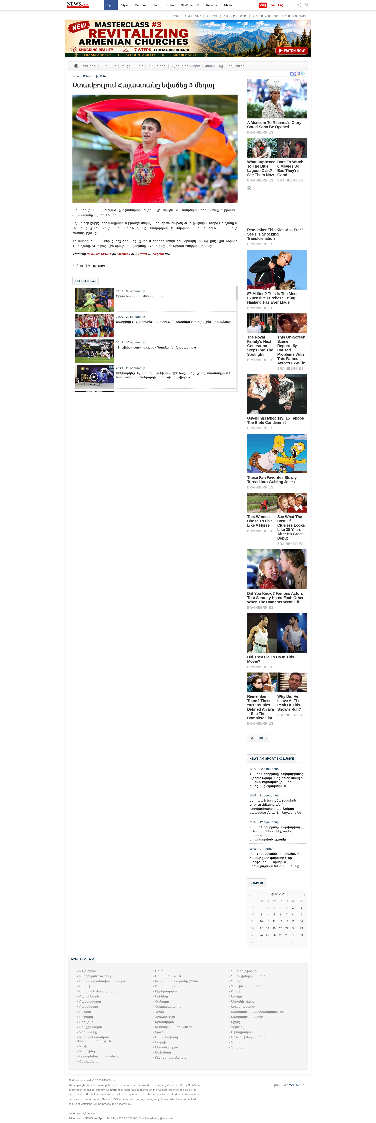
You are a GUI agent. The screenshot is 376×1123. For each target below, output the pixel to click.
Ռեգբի (236, 991)
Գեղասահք (88, 1032)
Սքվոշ (235, 1022)
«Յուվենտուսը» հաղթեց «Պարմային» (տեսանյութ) (156, 347)
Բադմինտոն (89, 996)
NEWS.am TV (190, 5)
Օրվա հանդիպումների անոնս (140, 296)
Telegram (157, 253)
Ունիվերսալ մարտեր (172, 1057)
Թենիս (209, 66)
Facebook (123, 253)
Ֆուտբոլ (89, 66)
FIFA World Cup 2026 (184, 16)
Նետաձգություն (167, 1047)
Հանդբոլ (162, 1001)
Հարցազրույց (235, 16)
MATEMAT (295, 1085)
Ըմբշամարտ (89, 1061)
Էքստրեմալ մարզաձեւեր (99, 1056)
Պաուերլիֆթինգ (244, 971)
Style (124, 5)
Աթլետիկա (87, 971)
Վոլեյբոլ (237, 1027)
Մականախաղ (166, 1037)
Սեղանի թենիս (243, 1001)
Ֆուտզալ (238, 1047)
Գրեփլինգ (87, 1051)
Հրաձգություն (166, 1016)
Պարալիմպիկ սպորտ (248, 976)
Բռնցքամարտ (132, 66)
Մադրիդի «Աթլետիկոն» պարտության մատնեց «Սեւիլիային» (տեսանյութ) (174, 321)
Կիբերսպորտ (166, 991)
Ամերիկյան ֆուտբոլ (95, 976)
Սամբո (236, 996)
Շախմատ (108, 66)
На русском (96, 265)
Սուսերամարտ (243, 1006)
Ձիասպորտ (164, 1022)
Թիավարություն (168, 976)
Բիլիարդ (86, 1016)
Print (79, 265)
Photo (228, 5)
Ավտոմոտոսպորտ (185, 66)
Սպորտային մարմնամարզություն (258, 1011)
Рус (272, 5)
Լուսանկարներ (264, 16)
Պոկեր (236, 981)
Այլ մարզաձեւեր (231, 66)
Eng (281, 5)
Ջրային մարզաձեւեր (248, 986)
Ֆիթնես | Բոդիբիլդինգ (248, 1037)
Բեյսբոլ (85, 1011)
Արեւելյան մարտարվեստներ (102, 991)
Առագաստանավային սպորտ (102, 981)
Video (170, 5)
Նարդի (160, 1042)
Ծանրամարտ (166, 986)
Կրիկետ (161, 996)
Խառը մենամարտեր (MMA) (176, 981)
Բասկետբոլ (157, 66)
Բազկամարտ (90, 1001)
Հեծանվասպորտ (169, 1006)
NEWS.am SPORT (99, 253)
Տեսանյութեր (294, 16)
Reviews (211, 5)
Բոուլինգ (86, 1022)
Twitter (142, 253)
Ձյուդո (160, 1032)
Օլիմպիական (242, 1032)
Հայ (263, 5)
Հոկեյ (159, 1011)
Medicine (140, 5)
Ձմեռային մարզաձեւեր (173, 1027)
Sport (110, 5)
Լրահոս (212, 16)
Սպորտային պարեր (247, 1016)
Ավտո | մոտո (89, 986)
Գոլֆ (83, 1046)
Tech (156, 5)
